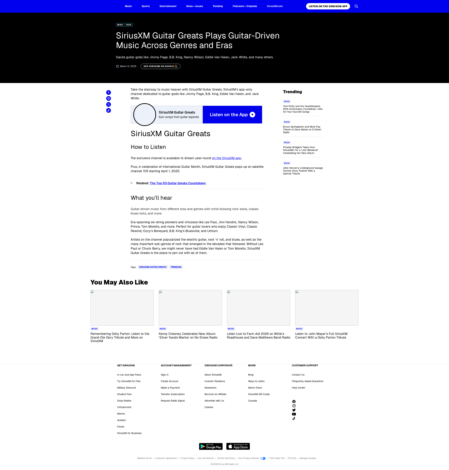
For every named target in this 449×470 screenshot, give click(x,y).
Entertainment (168, 6)
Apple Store (238, 446)
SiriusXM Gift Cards (259, 394)
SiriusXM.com (275, 6)
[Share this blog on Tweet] (108, 104)
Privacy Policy (187, 458)
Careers (209, 407)
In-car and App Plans (129, 374)
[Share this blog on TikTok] (108, 110)
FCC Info (292, 458)
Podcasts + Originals (245, 6)
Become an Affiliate (215, 394)
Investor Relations (215, 381)
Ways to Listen (256, 381)
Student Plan (124, 394)
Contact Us (298, 374)
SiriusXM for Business (129, 433)
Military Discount (126, 387)
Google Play (211, 446)
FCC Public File (277, 458)
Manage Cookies (308, 458)
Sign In (165, 374)
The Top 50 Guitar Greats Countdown (178, 183)
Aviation (121, 420)
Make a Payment (170, 387)
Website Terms (144, 458)
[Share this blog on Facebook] (108, 92)
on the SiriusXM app (226, 158)
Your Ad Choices (206, 458)
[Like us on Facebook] (295, 401)
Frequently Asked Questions (307, 381)
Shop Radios (124, 400)
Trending (218, 6)
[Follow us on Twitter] (295, 410)
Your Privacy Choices (249, 458)
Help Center (298, 387)
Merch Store (255, 387)
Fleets (120, 426)
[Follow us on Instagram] (295, 406)
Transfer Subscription (173, 394)
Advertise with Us (214, 400)
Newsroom (210, 387)
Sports (146, 6)
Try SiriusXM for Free (128, 381)
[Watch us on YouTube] (295, 414)
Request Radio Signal (173, 400)
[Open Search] (356, 6)
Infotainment (124, 407)
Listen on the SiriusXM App (328, 6)
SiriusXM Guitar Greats (152, 267)
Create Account (169, 381)
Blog (250, 374)
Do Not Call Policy (226, 458)
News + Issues (194, 6)
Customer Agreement (166, 458)
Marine (121, 413)
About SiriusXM (213, 374)
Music (128, 6)
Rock (128, 25)
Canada (252, 400)
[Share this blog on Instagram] (108, 98)
